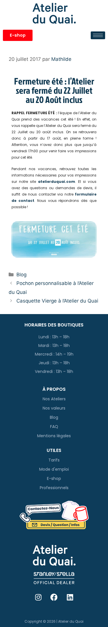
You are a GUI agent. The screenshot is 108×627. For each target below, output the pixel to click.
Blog (21, 274)
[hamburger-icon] (98, 35)
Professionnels (54, 488)
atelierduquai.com (56, 181)
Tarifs (54, 460)
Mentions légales (54, 436)
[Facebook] (54, 597)
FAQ (54, 426)
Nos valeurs (54, 408)
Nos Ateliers (54, 399)
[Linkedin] (70, 597)
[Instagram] (38, 597)
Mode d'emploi (54, 469)
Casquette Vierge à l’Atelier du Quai (57, 301)
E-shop (54, 478)
